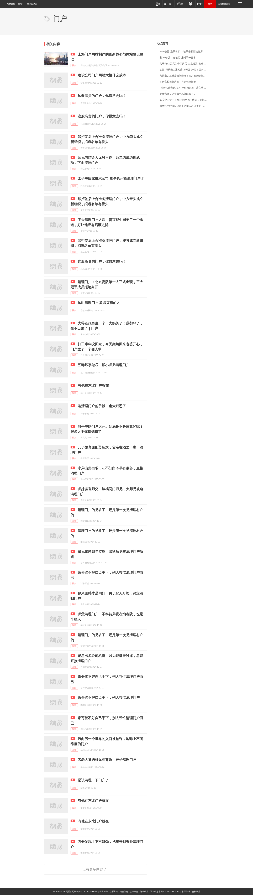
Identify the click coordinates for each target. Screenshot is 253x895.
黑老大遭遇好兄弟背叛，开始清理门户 (107, 759)
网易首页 (11, 4)
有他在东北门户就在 (93, 385)
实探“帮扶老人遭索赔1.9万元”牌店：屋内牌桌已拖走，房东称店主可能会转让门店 (184, 69)
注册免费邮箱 (224, 4)
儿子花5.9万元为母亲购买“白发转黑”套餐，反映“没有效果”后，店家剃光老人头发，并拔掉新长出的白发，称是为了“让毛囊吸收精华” (184, 63)
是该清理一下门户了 (93, 780)
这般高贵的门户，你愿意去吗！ (102, 96)
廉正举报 (186, 891)
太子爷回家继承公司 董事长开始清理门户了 (111, 178)
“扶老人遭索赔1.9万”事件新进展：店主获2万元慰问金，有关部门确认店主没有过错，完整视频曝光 (184, 87)
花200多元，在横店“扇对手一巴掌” (178, 57)
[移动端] (157, 3)
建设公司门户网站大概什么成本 (102, 75)
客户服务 (134, 891)
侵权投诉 (196, 891)
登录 (210, 4)
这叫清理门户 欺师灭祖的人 (99, 303)
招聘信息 (124, 891)
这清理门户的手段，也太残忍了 (102, 406)
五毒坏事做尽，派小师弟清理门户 (103, 365)
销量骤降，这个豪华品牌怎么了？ (178, 94)
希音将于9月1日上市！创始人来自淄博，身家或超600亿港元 (184, 106)
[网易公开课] (168, 3)
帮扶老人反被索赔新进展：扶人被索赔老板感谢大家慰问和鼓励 (184, 75)
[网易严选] (181, 3)
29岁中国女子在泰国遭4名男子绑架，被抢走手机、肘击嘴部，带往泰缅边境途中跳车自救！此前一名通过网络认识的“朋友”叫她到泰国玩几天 (184, 100)
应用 (20, 4)
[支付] (191, 3)
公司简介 (103, 891)
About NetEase (90, 891)
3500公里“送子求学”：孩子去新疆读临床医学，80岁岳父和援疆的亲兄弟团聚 (184, 51)
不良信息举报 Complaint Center (165, 891)
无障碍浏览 (32, 4)
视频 (74, 65)
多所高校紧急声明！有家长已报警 (178, 81)
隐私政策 (144, 891)
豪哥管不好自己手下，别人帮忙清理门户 (109, 697)
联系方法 (114, 891)
